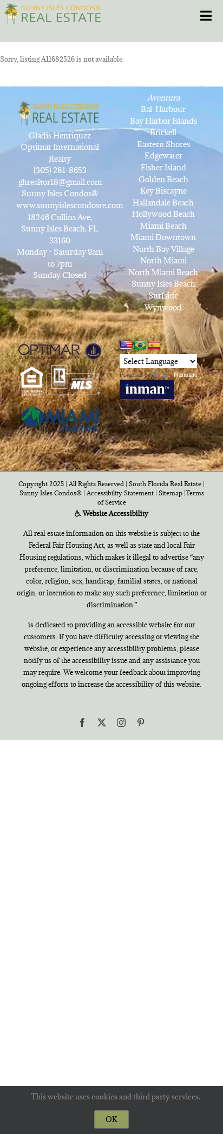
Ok (111, 1119)
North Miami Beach (163, 272)
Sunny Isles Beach (163, 283)
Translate (185, 375)
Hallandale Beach (163, 202)
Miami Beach (163, 226)
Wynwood (163, 307)
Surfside (163, 295)
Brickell (163, 132)
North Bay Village (163, 249)
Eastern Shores (163, 144)
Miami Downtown (163, 237)
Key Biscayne (163, 190)
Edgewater (163, 155)
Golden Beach (163, 179)
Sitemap (170, 493)
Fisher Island (163, 167)
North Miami (163, 260)
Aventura (163, 97)
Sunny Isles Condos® (50, 493)
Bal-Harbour (163, 109)
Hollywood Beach (163, 214)
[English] (126, 345)
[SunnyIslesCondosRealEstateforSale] (54, 13)
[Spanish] (154, 345)
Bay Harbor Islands (163, 121)
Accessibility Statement (120, 493)
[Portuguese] (140, 345)
